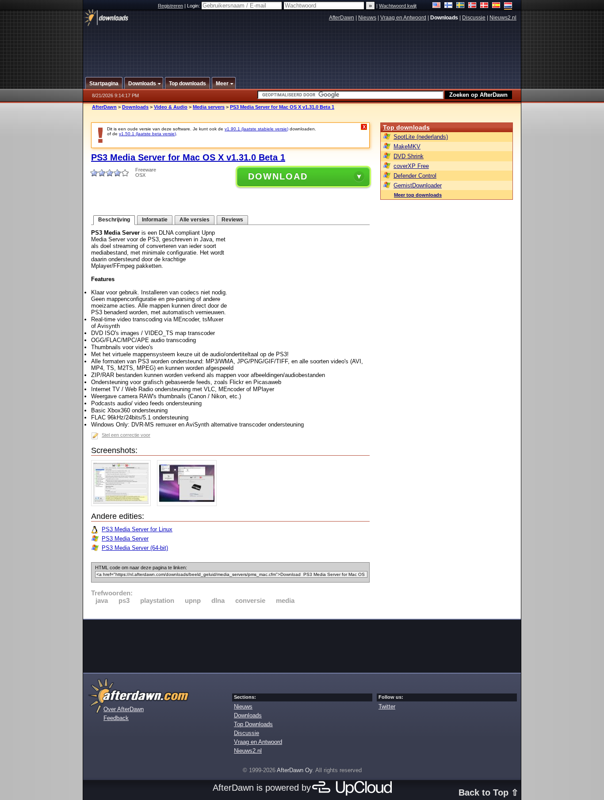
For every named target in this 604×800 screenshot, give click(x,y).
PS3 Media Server (125, 538)
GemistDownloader (418, 185)
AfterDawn (341, 18)
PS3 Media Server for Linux (137, 529)
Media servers (209, 107)
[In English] (436, 6)
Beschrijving (114, 220)
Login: (194, 5)
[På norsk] (472, 6)
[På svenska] (460, 6)
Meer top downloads (418, 195)
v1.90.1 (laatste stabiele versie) (256, 128)
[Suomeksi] (448, 6)
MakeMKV (407, 146)
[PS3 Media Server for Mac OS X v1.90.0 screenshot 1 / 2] (123, 504)
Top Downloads (253, 724)
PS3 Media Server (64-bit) (135, 548)
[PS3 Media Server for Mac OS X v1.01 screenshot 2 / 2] (189, 504)
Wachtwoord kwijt (398, 5)
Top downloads (406, 127)
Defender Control (415, 175)
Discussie (473, 18)
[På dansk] (484, 6)
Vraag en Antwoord (403, 18)
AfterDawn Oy (294, 770)
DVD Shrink (409, 156)
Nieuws (367, 18)
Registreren (170, 5)
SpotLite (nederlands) (421, 136)
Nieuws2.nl (502, 18)
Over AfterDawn (123, 709)
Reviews (232, 220)
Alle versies (195, 220)
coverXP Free (411, 166)
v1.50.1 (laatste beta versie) (147, 133)
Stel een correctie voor (126, 435)
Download (278, 176)
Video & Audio (170, 107)
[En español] (496, 6)
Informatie (155, 220)
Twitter (386, 706)
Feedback (116, 718)
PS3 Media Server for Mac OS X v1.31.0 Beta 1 (282, 107)
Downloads (135, 107)
